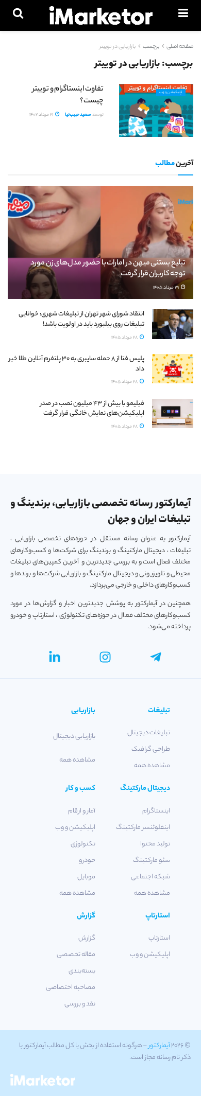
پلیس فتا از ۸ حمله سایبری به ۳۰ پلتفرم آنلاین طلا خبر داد (76, 364)
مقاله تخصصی (76, 954)
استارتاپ (159, 938)
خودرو (87, 860)
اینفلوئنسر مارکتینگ (143, 827)
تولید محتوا (155, 844)
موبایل (86, 877)
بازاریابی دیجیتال (74, 736)
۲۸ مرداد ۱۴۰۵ (125, 338)
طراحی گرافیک (150, 749)
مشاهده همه (152, 766)
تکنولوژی (83, 844)
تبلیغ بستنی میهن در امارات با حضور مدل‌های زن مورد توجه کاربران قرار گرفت (108, 268)
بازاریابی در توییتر (117, 46)
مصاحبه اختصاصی (70, 987)
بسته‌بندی (82, 971)
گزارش (86, 938)
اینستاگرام (156, 811)
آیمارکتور (159, 1045)
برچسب (151, 46)
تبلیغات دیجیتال (148, 733)
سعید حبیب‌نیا (78, 115)
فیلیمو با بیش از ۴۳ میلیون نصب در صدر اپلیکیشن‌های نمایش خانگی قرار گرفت (92, 408)
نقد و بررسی (79, 1004)
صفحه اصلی (179, 46)
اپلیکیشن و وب (170, 93)
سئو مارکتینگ (151, 860)
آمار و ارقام (81, 811)
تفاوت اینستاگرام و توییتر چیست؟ (68, 95)
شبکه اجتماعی (150, 877)
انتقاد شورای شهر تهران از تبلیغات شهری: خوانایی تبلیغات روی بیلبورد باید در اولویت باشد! (81, 319)
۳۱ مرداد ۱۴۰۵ (166, 288)
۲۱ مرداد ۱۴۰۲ (41, 115)
